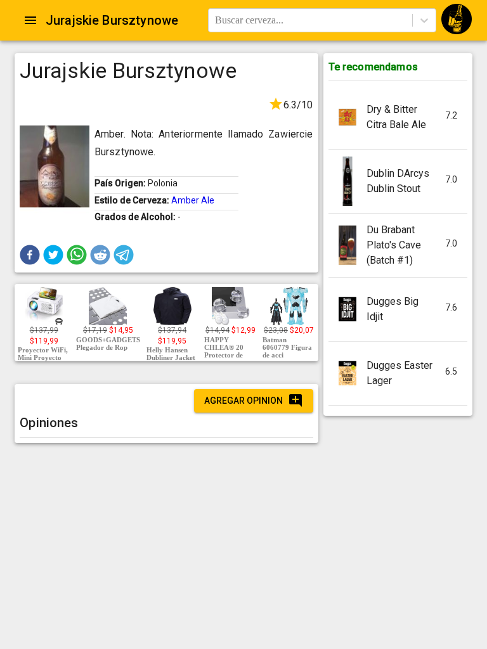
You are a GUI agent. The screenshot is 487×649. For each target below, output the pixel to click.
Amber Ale (192, 200)
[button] (30, 255)
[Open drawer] (30, 20)
